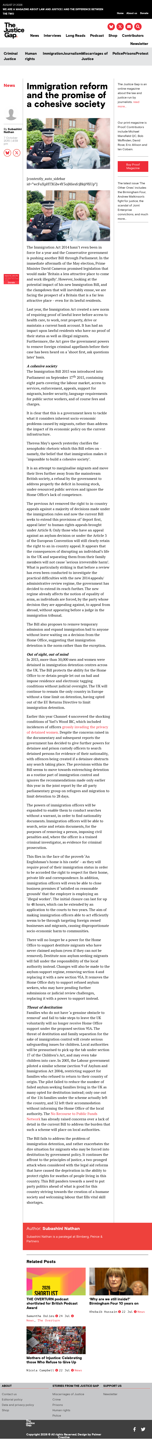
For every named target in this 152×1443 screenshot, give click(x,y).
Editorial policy (12, 1400)
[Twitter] (143, 1429)
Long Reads (75, 35)
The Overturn (49, 1320)
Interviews (52, 35)
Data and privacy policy (18, 1405)
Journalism (72, 53)
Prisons (129, 53)
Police (118, 53)
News (34, 35)
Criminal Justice (11, 56)
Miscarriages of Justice (94, 56)
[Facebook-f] (134, 1429)
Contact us (9, 1394)
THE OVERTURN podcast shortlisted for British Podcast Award (52, 1303)
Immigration (53, 53)
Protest (142, 53)
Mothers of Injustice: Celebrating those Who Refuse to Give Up (54, 1360)
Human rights (31, 56)
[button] (138, 26)
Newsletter (139, 44)
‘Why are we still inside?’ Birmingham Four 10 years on (113, 1301)
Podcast (97, 35)
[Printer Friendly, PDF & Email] (29, 1216)
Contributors (133, 35)
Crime (56, 1400)
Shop (112, 35)
